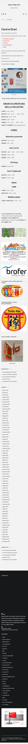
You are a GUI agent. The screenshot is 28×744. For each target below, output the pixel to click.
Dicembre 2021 (6, 497)
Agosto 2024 (5, 434)
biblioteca (5, 648)
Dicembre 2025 (6, 402)
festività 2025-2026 (7, 662)
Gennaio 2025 (6, 425)
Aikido (4, 47)
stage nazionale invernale (8, 688)
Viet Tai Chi (6, 40)
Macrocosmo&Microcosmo (9, 676)
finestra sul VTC (6, 665)
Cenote (11, 739)
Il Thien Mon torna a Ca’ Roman (10, 381)
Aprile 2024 (5, 439)
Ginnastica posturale (8, 38)
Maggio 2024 (5, 436)
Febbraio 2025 (6, 422)
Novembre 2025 (6, 404)
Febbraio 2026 (6, 397)
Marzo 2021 (5, 518)
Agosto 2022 (5, 478)
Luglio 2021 (5, 508)
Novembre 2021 (6, 499)
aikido (4, 637)
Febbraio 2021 (6, 520)
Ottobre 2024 (6, 429)
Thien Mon (5, 693)
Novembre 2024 (6, 427)
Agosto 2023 (5, 450)
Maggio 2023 (5, 457)
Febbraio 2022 (6, 492)
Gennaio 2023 (6, 467)
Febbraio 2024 (6, 441)
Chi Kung (4, 653)
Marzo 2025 (5, 420)
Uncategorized (6, 695)
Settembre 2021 (6, 504)
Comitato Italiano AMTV (8, 655)
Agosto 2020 (5, 527)
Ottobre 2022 (6, 474)
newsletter (5, 679)
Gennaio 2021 (6, 522)
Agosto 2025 (5, 411)
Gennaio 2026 (6, 399)
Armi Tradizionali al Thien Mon (9, 372)
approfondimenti (6, 639)
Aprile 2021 (5, 516)
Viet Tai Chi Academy (7, 702)
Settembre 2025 (6, 409)
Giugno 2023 (5, 455)
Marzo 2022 (5, 490)
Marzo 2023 (5, 462)
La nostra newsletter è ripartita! (10, 374)
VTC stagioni (5, 704)
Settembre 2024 (6, 432)
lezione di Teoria (6, 379)
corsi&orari (5, 658)
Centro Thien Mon (14, 5)
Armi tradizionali (6, 644)
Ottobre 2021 (6, 502)
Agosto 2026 (5, 390)
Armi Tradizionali (7, 45)
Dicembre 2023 (6, 443)
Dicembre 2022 (6, 469)
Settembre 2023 (6, 448)
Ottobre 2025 (6, 406)
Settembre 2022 (6, 476)
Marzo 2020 (5, 534)
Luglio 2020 (5, 529)
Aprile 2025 (5, 418)
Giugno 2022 (5, 483)
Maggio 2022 (5, 485)
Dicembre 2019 (6, 539)
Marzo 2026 (5, 395)
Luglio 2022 (5, 481)
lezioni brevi (5, 674)
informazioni (5, 669)
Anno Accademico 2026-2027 (9, 376)
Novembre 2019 (6, 541)
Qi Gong (4, 683)
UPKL (4, 697)
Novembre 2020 (6, 525)
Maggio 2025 (5, 416)
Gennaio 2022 (6, 495)
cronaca (4, 660)
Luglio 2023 (5, 453)
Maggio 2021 (5, 513)
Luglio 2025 (5, 413)
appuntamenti (6, 641)
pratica (4, 681)
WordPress (3, 740)
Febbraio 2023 (6, 464)
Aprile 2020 (5, 532)
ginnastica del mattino (8, 667)
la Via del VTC (6, 672)
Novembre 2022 (6, 471)
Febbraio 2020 (6, 536)
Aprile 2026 (5, 392)
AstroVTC (5, 646)
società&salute (6, 686)
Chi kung (5, 43)
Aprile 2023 (5, 460)
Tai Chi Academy (6, 690)
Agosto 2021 (5, 506)
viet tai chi (5, 699)
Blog (4, 651)
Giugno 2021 (5, 511)
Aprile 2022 (5, 488)
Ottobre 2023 (6, 446)
